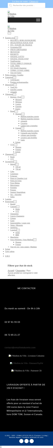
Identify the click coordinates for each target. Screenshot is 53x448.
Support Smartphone (17, 192)
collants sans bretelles (28, 135)
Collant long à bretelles (29, 126)
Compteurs (14, 174)
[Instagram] (26, 441)
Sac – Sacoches (15, 195)
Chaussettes (14, 214)
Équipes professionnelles (19, 82)
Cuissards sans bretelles (29, 133)
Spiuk (17, 233)
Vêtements (9, 94)
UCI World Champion (18, 68)
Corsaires (24, 123)
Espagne (18, 107)
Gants (23, 140)
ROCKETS (14, 54)
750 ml (18, 169)
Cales (12, 171)
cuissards (13, 92)
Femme (18, 128)
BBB (17, 235)
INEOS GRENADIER (18, 50)
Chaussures (9, 154)
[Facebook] (21, 441)
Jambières (13, 228)
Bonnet (12, 204)
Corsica (18, 104)
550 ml (18, 167)
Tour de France (15, 73)
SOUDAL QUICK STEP (19, 59)
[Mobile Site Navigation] (9, 33)
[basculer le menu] (16, 38)
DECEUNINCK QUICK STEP (21, 43)
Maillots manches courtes (30, 117)
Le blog (44, 435)
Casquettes (9, 77)
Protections (9, 202)
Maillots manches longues (30, 119)
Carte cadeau (9, 251)
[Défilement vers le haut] (1, 447)
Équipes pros (10, 38)
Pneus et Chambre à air (18, 178)
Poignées (13, 188)
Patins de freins (15, 181)
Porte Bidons (15, 183)
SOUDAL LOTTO (17, 57)
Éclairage (13, 176)
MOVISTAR (15, 52)
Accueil (11, 270)
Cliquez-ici (33, 1)
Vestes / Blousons (16, 225)
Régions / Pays (15, 97)
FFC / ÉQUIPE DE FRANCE (21, 45)
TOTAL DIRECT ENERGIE (21, 63)
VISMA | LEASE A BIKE (19, 70)
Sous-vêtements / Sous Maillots (21, 240)
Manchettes (14, 237)
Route (12, 111)
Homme (18, 114)
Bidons (12, 164)
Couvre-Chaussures (17, 216)
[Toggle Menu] (38, 20)
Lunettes (8, 199)
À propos (37, 435)
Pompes (13, 190)
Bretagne (18, 100)
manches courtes (16, 90)
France (17, 109)
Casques (13, 207)
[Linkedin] (32, 441)
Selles (12, 197)
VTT (12, 145)
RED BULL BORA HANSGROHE (23, 40)
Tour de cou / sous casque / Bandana (23, 247)
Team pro (13, 87)
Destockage (9, 85)
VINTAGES (14, 80)
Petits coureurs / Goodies (14, 75)
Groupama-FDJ (15, 47)
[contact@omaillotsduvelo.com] (7, 342)
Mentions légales (15, 437)
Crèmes (13, 218)
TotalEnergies (15, 61)
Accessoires (9, 162)
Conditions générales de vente (32, 437)
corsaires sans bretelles (29, 138)
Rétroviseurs (14, 185)
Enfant (17, 142)
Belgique (18, 102)
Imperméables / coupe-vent (20, 223)
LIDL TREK (15, 66)
